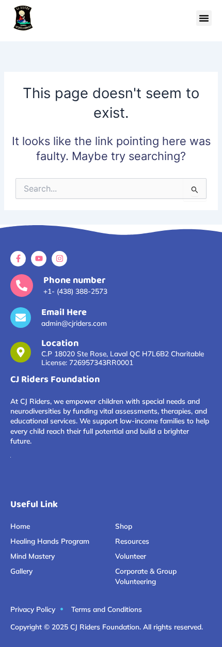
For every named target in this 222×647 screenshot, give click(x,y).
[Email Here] (20, 317)
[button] (204, 18)
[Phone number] (21, 285)
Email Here (64, 312)
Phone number (74, 280)
